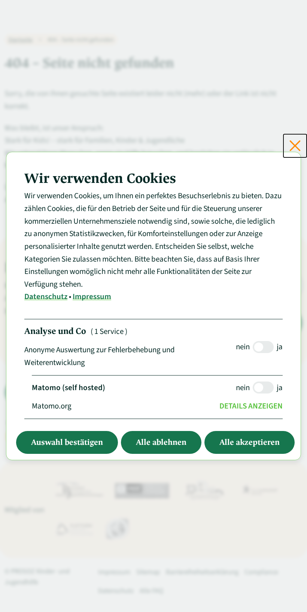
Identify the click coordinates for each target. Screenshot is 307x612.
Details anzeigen (251, 405)
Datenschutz (45, 296)
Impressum (92, 296)
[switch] (263, 347)
